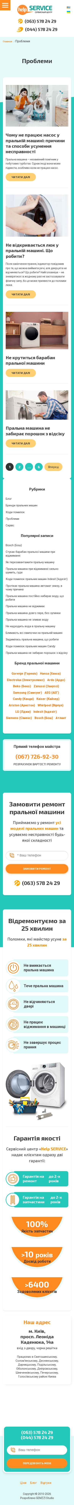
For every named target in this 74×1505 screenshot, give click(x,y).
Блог (9, 498)
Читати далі (21, 177)
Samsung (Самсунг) (27, 692)
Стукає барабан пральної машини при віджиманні (30, 553)
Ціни (23, 1483)
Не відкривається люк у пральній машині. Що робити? (32, 250)
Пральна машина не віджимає (25, 606)
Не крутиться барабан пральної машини (30, 360)
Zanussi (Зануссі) (46, 686)
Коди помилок (15, 512)
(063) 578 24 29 (40, 21)
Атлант (61, 718)
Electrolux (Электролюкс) (26, 680)
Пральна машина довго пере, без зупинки (33, 613)
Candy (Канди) (23, 699)
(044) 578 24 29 (41, 29)
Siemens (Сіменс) (19, 718)
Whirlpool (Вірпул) (50, 705)
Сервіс (10, 525)
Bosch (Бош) (14, 545)
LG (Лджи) (23, 712)
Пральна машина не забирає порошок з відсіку (35, 430)
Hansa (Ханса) (50, 673)
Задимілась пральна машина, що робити (32, 639)
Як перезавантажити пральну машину (30, 562)
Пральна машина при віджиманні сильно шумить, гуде (32, 570)
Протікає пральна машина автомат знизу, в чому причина (34, 587)
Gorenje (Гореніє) (24, 673)
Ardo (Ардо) (56, 680)
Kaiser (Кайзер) (47, 699)
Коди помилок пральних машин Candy (30, 646)
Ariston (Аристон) (22, 705)
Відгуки (45, 1483)
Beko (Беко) (22, 686)
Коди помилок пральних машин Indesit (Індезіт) (37, 579)
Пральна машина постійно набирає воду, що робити (35, 597)
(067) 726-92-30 (37, 756)
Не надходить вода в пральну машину (30, 626)
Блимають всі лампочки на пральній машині (34, 633)
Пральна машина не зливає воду (27, 619)
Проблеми (12, 518)
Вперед (53, 467)
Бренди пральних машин (21, 505)
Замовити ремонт (37, 868)
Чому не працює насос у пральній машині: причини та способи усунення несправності (35, 143)
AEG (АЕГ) (52, 692)
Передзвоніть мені (37, 1463)
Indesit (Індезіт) (45, 712)
